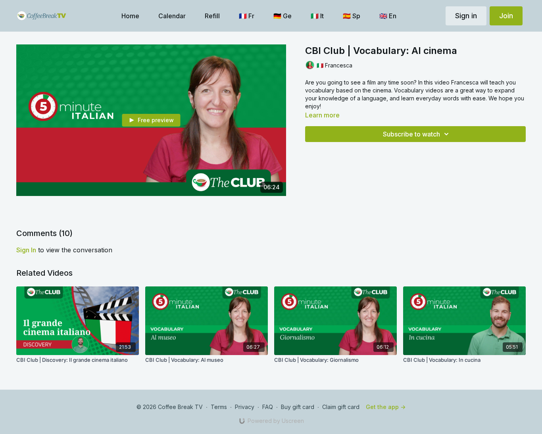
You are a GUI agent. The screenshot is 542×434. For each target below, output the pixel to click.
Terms (219, 406)
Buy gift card (297, 406)
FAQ (267, 406)
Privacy (244, 406)
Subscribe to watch (411, 134)
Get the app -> (386, 406)
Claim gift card (340, 406)
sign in (26, 250)
